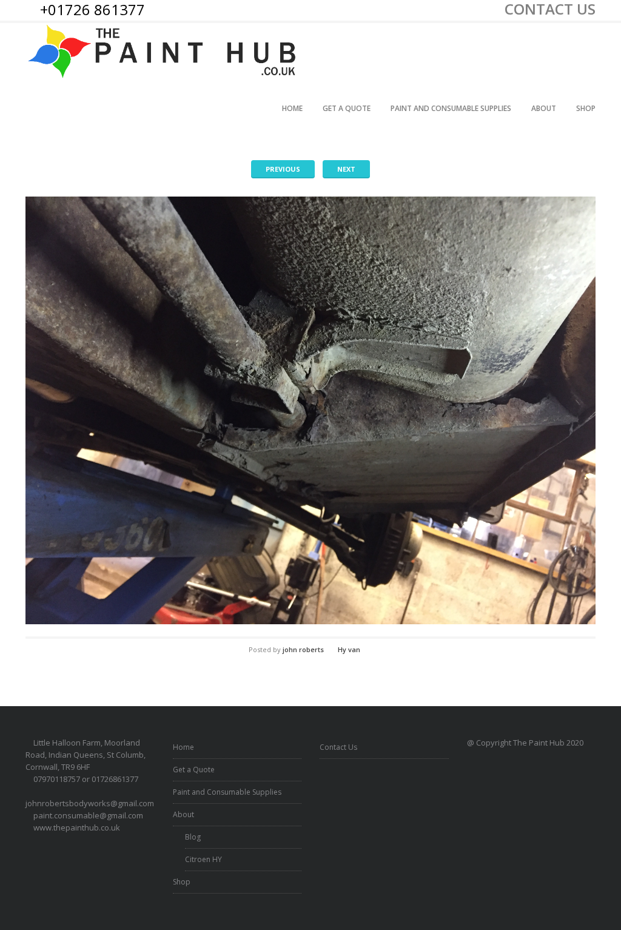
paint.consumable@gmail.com (88, 815)
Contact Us (338, 747)
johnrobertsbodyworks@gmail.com (89, 803)
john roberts (303, 649)
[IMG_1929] (310, 410)
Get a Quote (347, 108)
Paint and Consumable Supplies (451, 108)
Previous (283, 169)
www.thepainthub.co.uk (76, 827)
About (543, 108)
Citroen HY (203, 859)
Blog (193, 837)
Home (292, 108)
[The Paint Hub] (163, 52)
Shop (586, 108)
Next (346, 169)
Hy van (349, 649)
